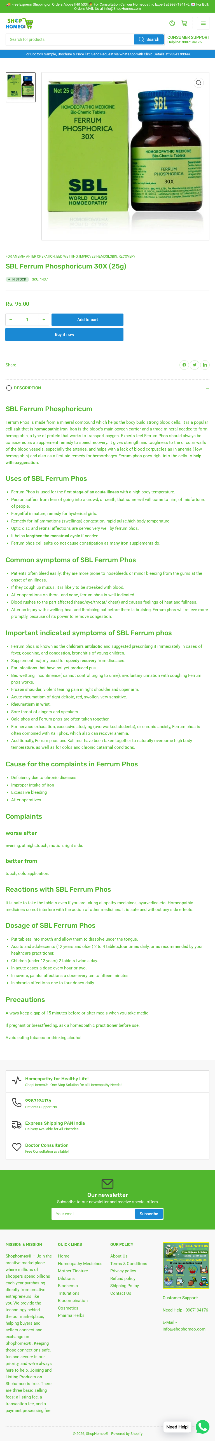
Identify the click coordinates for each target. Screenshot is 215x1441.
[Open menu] (203, 23)
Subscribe (149, 1213)
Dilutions (66, 1278)
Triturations (69, 1293)
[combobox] (85, 39)
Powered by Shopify (126, 1433)
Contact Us (120, 1293)
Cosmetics (68, 1308)
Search (152, 39)
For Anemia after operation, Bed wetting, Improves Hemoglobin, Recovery (70, 256)
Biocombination (73, 1300)
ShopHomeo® (97, 1433)
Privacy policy (123, 1270)
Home (63, 1256)
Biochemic (68, 1285)
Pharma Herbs (71, 1315)
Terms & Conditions (128, 1263)
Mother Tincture (73, 1270)
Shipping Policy (124, 1285)
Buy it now (64, 334)
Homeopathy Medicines (80, 1263)
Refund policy (122, 1278)
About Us (119, 1256)
